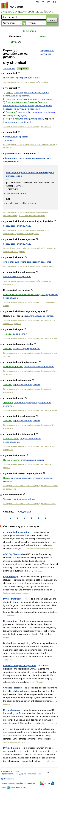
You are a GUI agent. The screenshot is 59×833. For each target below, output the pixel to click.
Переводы (15, 36)
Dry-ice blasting (11, 710)
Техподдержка (20, 774)
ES (48, 2)
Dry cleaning (10, 621)
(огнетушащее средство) (27, 109)
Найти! (52, 20)
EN (37, 2)
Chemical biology (12, 687)
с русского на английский (47, 52)
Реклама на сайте (34, 774)
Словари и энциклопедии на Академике (27, 11)
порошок (18, 92)
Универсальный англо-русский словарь (21, 126)
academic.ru (12, 5)
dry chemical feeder (45, 266)
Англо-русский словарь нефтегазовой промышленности (29, 144)
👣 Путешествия (7, 779)
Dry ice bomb (10, 643)
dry (5, 729)
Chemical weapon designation (19, 665)
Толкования (30, 31)
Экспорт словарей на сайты (12, 783)
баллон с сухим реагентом (26, 348)
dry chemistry (10, 576)
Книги (43, 36)
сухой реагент (20, 334)
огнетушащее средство (15, 105)
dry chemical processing (16, 532)
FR (54, 2)
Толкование (9, 68)
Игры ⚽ (16, 42)
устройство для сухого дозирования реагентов (27, 262)
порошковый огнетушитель (17, 226)
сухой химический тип (24, 499)
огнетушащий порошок (40, 105)
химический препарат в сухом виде (21, 77)
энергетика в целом (16, 193)
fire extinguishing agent (31, 118)
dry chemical (42, 82)
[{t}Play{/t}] (18, 73)
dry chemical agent (49, 338)
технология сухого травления (39, 366)
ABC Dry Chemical (13, 554)
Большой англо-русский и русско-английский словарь (27, 248)
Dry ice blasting (11, 748)
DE (43, 2)
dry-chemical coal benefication (21, 203)
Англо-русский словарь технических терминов (24, 230)
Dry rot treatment (12, 599)
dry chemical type (48, 504)
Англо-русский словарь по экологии (19, 82)
